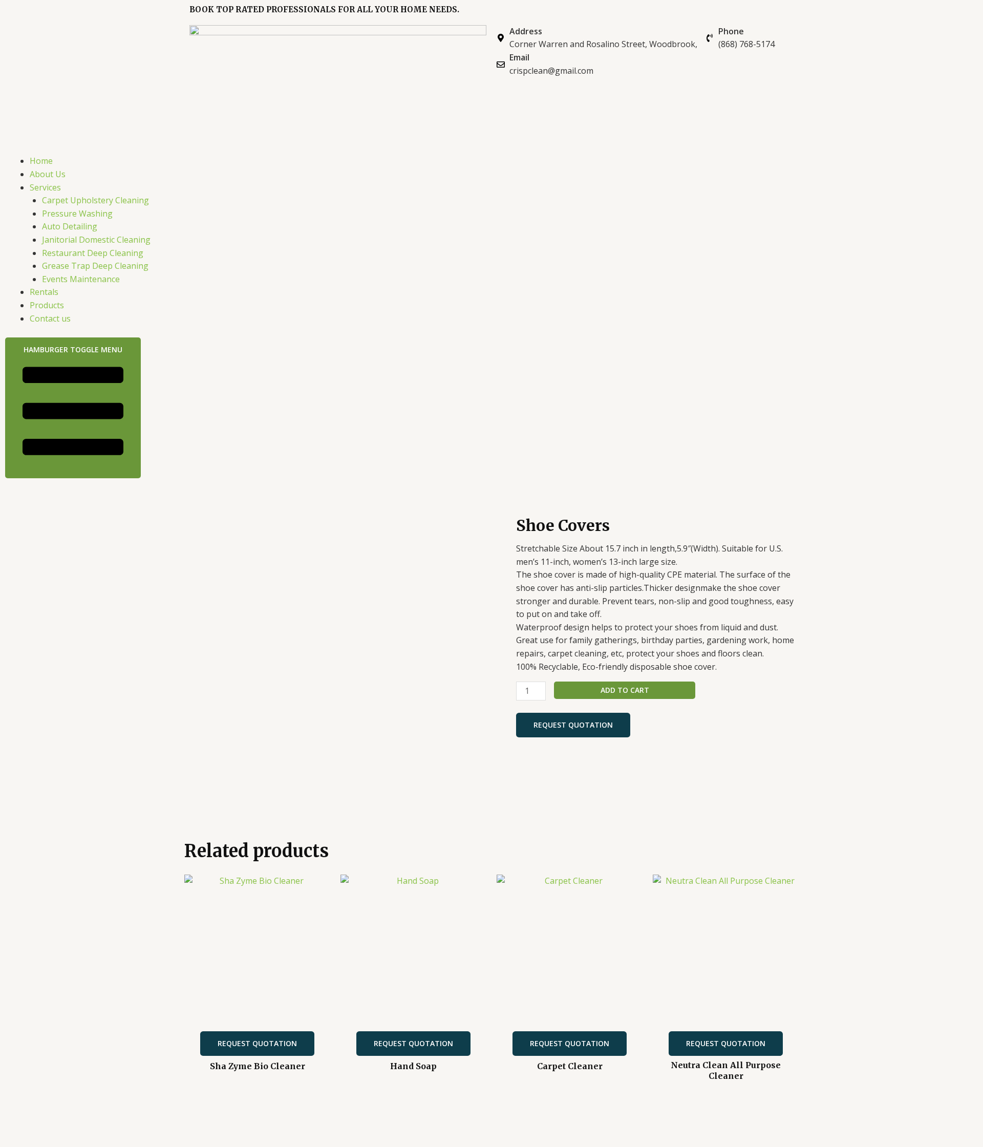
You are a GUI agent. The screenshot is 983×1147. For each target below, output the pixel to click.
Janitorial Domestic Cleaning (96, 239)
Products (47, 305)
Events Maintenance (81, 279)
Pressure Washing (77, 213)
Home (41, 160)
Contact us (50, 318)
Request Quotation (573, 725)
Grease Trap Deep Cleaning (95, 265)
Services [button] (45, 187)
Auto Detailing (69, 226)
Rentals (44, 292)
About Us (48, 174)
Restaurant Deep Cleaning (92, 253)
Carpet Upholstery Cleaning (95, 200)
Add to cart (625, 690)
